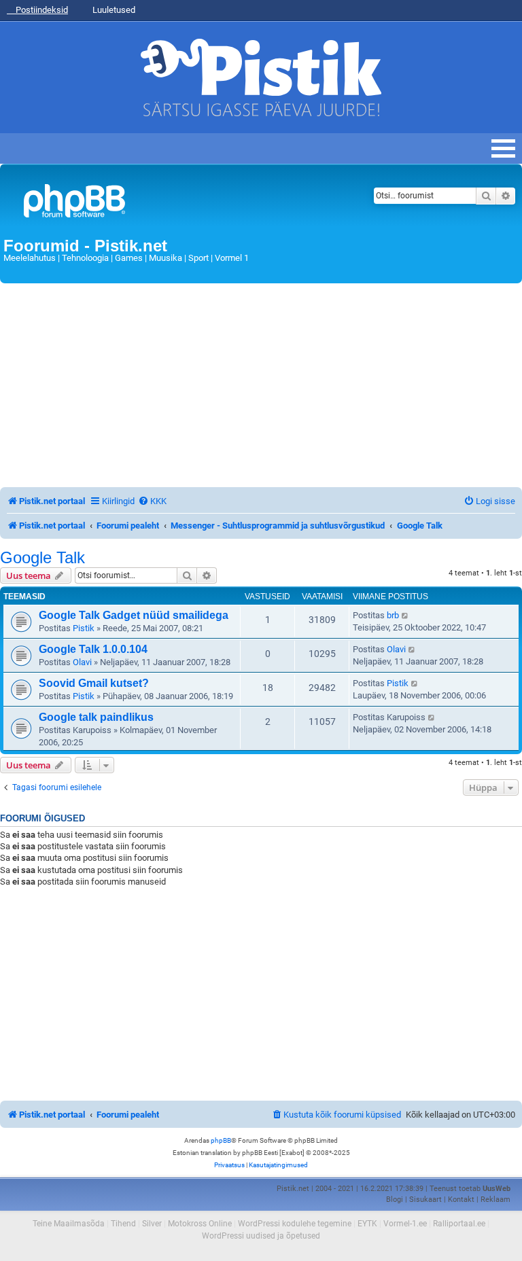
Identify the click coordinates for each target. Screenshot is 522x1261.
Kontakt (461, 1199)
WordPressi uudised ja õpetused (261, 1236)
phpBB (221, 1140)
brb (393, 615)
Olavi (82, 662)
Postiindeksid (41, 10)
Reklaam (495, 1199)
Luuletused (112, 10)
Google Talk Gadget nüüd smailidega (133, 615)
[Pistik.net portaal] (170, 203)
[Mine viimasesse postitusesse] (405, 615)
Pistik (83, 628)
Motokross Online (200, 1223)
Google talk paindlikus (96, 717)
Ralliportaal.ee (459, 1223)
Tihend (123, 1223)
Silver (152, 1223)
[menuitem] (152, 501)
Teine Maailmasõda (69, 1223)
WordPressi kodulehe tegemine (294, 1223)
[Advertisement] (261, 385)
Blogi (394, 1199)
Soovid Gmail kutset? (94, 683)
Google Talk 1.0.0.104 (93, 649)
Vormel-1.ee (405, 1223)
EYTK (367, 1223)
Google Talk (42, 558)
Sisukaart (425, 1199)
